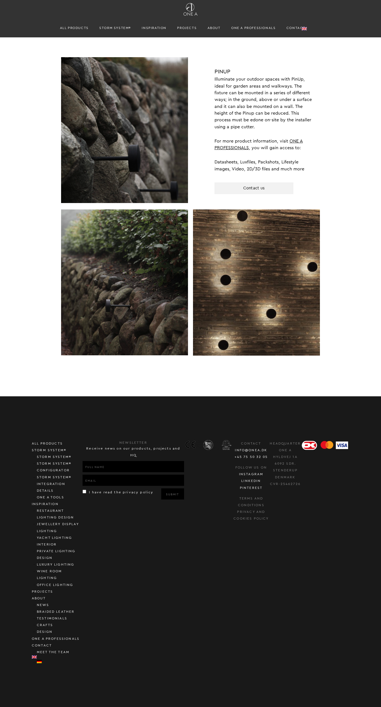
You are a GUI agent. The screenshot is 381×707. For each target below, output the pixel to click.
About (214, 28)
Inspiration (154, 28)
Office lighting (55, 585)
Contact (295, 28)
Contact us (254, 188)
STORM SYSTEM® (115, 28)
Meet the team (53, 652)
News (43, 605)
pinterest (251, 487)
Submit (172, 494)
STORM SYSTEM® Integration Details (54, 484)
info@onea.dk (251, 450)
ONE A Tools (50, 497)
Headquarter (285, 443)
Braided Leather (56, 611)
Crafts (45, 625)
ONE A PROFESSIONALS (253, 28)
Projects (187, 28)
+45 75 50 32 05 (251, 457)
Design (44, 631)
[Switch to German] (60, 661)
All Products (74, 28)
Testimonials (52, 618)
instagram (251, 474)
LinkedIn (251, 480)
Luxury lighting (55, 564)
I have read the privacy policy (120, 492)
